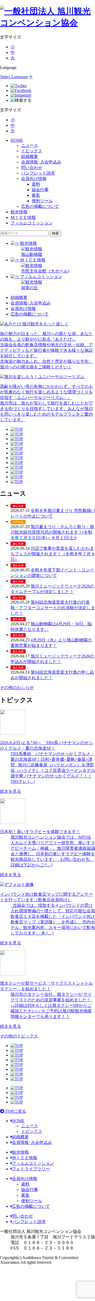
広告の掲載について (40, 206)
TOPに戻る (15, 1111)
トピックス (31, 151)
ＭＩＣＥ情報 (23, 217)
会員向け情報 (33, 178)
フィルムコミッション (32, 223)
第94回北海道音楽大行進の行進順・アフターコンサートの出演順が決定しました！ (53, 608)
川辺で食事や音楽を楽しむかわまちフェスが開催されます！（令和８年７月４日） (53, 554)
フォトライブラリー (31, 1169)
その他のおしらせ (17, 687)
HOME (17, 140)
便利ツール (31, 1201)
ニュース (29, 145)
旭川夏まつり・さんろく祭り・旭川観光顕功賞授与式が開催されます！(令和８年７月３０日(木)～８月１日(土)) (52, 532)
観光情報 (19, 212)
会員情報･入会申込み (41, 162)
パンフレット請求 (38, 173)
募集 (25, 1195)
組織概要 (29, 156)
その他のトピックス (19, 1036)
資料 (25, 1184)
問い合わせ (31, 167)
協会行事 (29, 1189)
